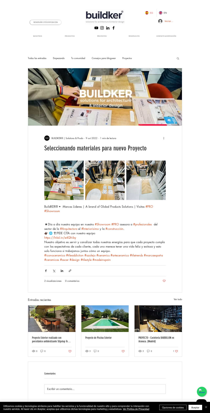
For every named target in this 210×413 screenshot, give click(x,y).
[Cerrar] (206, 407)
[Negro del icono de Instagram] (102, 28)
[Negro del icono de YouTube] (96, 28)
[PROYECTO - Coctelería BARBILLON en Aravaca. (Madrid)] (158, 318)
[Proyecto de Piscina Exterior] (105, 318)
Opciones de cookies (173, 407)
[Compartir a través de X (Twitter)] (53, 270)
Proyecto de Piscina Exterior (98, 338)
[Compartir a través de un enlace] (70, 270)
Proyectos (127, 58)
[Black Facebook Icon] (113, 28)
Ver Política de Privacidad (136, 409)
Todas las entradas (37, 58)
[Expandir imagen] (64, 180)
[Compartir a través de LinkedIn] (61, 270)
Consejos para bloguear (104, 58)
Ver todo (178, 299)
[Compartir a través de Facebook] (45, 270)
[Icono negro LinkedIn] (107, 28)
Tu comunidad (78, 58)
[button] (177, 58)
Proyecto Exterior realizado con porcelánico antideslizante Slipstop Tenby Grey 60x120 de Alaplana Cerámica (51, 339)
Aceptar (195, 407)
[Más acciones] (164, 138)
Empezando (59, 58)
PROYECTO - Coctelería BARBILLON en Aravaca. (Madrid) (156, 339)
